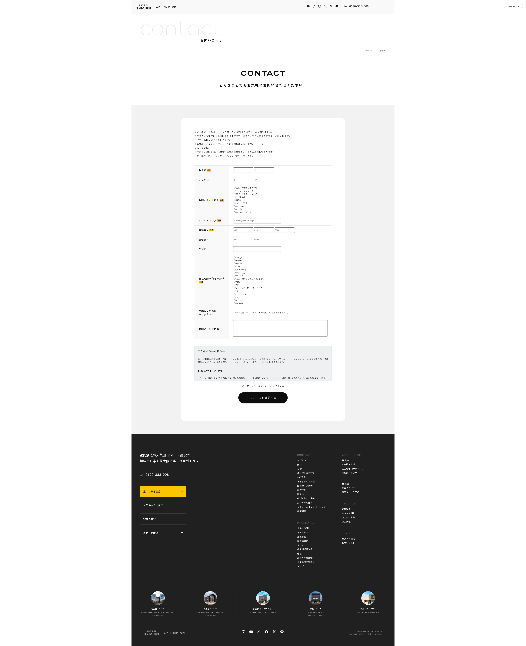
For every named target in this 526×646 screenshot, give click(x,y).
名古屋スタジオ (349, 464)
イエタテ (240, 300)
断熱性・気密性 (305, 485)
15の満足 (301, 477)
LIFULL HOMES (242, 294)
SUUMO (239, 303)
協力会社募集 (348, 517)
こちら (216, 155)
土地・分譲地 (303, 528)
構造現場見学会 (305, 549)
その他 (239, 209)
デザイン (301, 460)
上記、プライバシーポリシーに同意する (264, 386)
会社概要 (346, 508)
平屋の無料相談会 (306, 562)
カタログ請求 (242, 203)
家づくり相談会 (152, 491)
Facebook (240, 260)
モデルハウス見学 (243, 212)
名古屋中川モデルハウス (354, 468)
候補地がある (277, 312)
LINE (238, 266)
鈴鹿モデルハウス (350, 491)
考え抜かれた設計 (306, 473)
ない (288, 312)
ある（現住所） (242, 312)
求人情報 (346, 521)
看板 (238, 281)
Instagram (240, 257)
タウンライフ (242, 297)
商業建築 (301, 511)
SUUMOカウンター (244, 269)
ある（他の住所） (260, 312)
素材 (299, 464)
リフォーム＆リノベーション (311, 506)
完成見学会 (241, 197)
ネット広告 (241, 272)
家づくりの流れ (305, 502)
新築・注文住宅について (246, 187)
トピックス (302, 532)
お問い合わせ (348, 543)
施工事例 (301, 536)
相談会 (239, 200)
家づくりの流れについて (246, 194)
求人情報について (243, 206)
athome (239, 291)
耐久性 (300, 494)
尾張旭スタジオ (349, 472)
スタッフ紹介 (348, 513)
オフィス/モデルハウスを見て (249, 288)
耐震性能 (301, 489)
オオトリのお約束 (306, 481)
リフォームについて (244, 191)
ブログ (300, 566)
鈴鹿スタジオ (348, 487)
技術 (299, 468)
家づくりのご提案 (306, 498)
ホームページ (242, 275)
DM (237, 285)
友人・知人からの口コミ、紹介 (249, 278)
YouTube (240, 263)
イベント (301, 545)
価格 (299, 553)
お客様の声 (302, 540)
